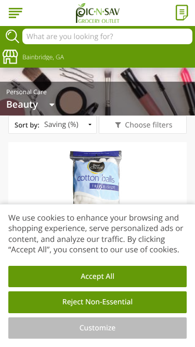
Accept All (97, 276)
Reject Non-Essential (97, 302)
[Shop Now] (15, 13)
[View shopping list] (182, 13)
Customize (98, 328)
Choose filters (148, 125)
